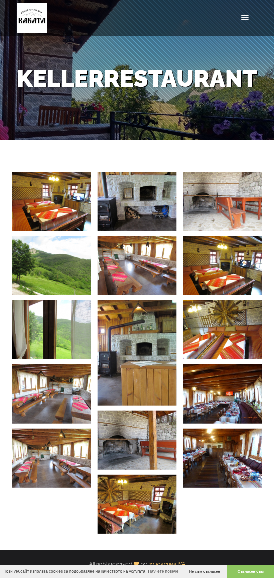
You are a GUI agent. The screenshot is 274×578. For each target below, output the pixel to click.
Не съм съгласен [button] (204, 571)
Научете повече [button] (163, 571)
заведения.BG (166, 564)
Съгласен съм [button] (251, 571)
